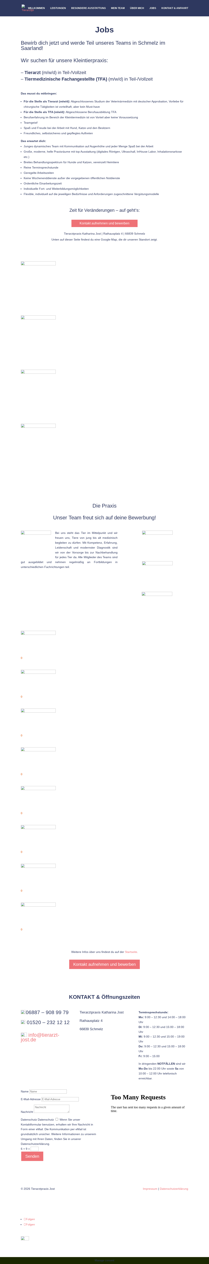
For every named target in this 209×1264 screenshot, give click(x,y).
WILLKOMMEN (36, 8)
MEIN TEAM (118, 8)
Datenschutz (29, 1119)
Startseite (131, 952)
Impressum (150, 1188)
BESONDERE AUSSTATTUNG (88, 8)
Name (25, 1091)
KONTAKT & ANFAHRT (174, 8)
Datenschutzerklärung (174, 1188)
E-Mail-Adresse (31, 1099)
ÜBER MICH (137, 8)
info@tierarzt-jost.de (40, 1037)
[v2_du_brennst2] (38, 426)
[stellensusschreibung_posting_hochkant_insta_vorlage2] (38, 318)
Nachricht (27, 1111)
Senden (32, 1156)
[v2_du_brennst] (38, 372)
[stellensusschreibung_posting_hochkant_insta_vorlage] (38, 264)
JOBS (152, 8)
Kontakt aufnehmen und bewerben (104, 223)
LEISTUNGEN (58, 8)
